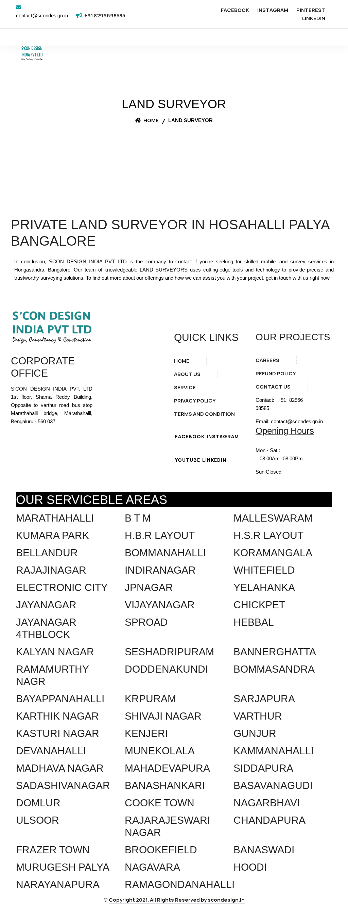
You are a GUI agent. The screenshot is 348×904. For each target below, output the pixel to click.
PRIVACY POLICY (195, 400)
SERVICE (185, 387)
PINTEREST (310, 10)
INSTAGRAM (272, 10)
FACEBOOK (235, 10)
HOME (181, 360)
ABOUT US (187, 374)
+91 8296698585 (104, 15)
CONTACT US (273, 386)
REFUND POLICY (276, 373)
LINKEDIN (313, 18)
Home (150, 120)
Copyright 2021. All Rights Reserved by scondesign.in (177, 899)
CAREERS (267, 360)
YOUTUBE (187, 460)
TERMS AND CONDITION (204, 413)
